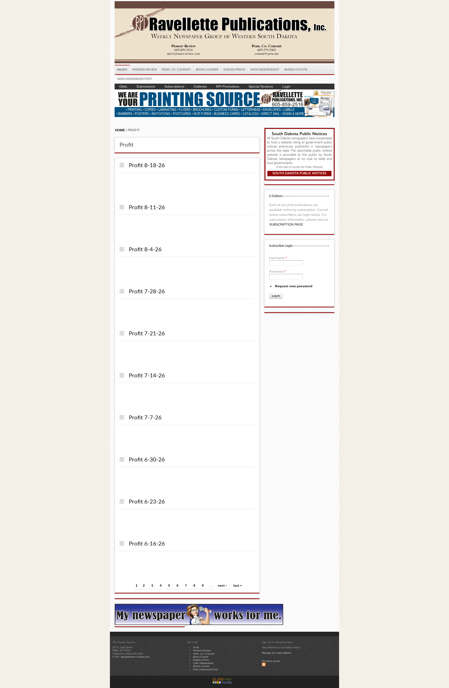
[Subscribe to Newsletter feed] (264, 665)
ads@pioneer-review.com (134, 656)
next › (222, 585)
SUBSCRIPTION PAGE (286, 224)
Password (277, 271)
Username (278, 258)
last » (237, 585)
